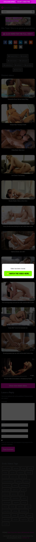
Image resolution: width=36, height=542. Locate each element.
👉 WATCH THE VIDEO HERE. (18, 273)
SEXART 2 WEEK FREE (23, 1)
